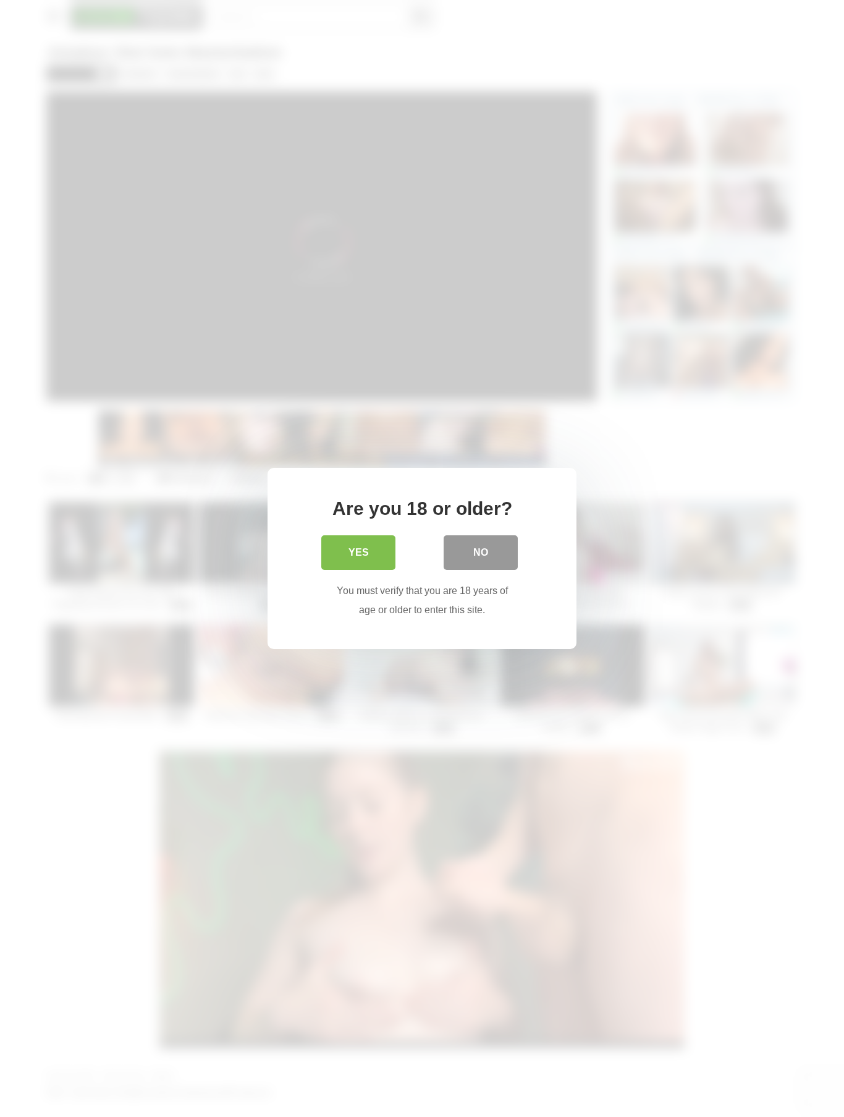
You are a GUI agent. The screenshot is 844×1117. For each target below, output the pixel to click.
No (480, 552)
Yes (358, 552)
